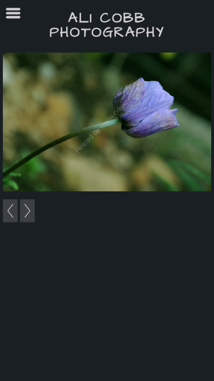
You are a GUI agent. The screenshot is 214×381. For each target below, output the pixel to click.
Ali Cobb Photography (107, 25)
